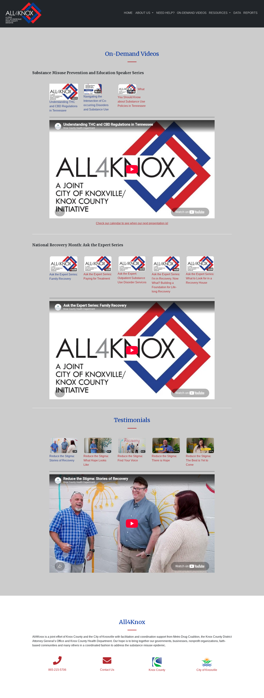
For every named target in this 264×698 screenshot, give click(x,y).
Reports (250, 12)
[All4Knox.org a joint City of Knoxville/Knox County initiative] (23, 12)
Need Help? (165, 12)
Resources (218, 12)
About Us (142, 12)
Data (237, 12)
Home (128, 12)
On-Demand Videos (192, 12)
